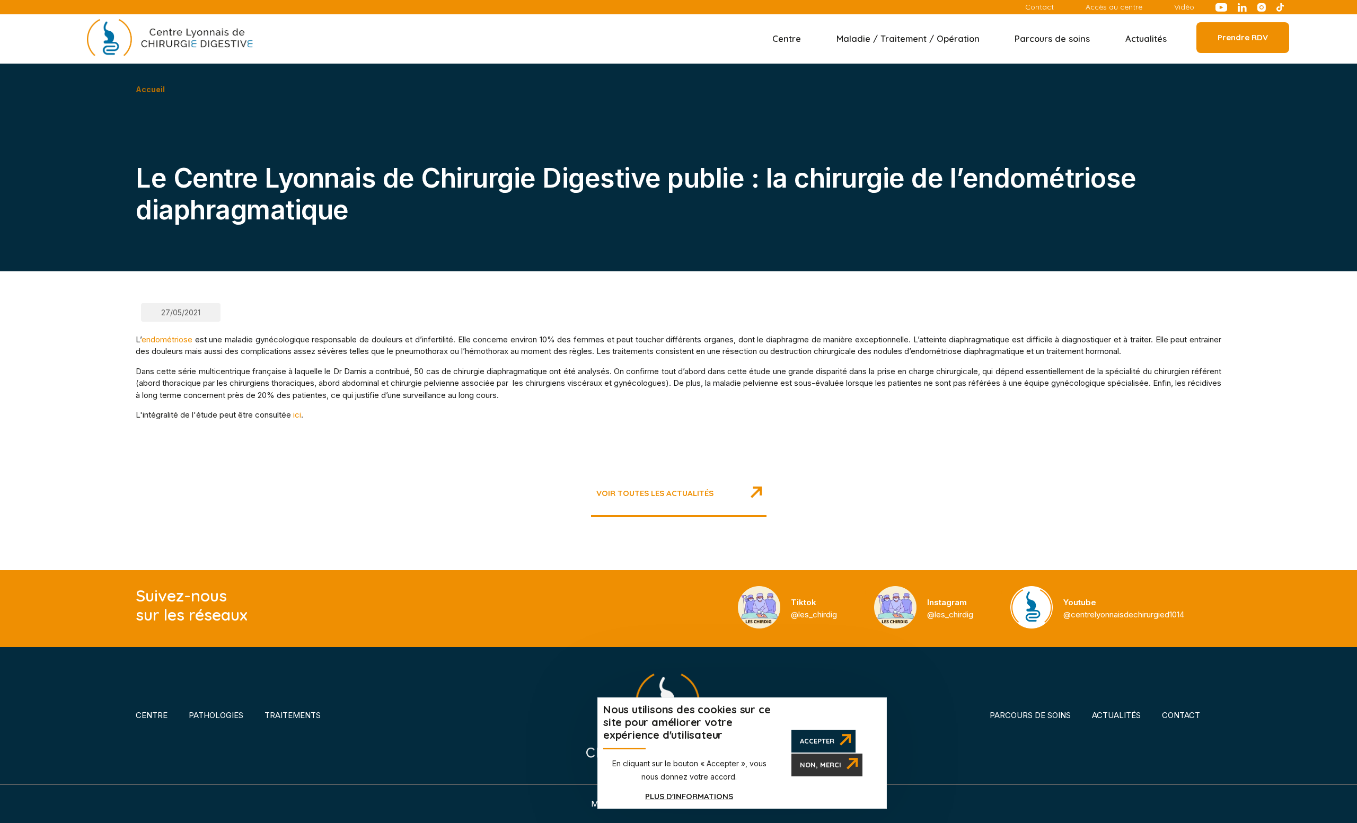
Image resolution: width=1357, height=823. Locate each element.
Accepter (817, 741)
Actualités (1146, 38)
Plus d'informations (689, 797)
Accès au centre (1114, 7)
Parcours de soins (1030, 715)
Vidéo (1184, 7)
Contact (1039, 7)
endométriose (167, 339)
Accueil (150, 89)
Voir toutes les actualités (654, 493)
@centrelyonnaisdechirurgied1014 (1123, 608)
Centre (152, 715)
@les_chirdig (814, 608)
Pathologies (216, 715)
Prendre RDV (1243, 37)
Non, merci (820, 765)
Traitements (293, 715)
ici (297, 415)
